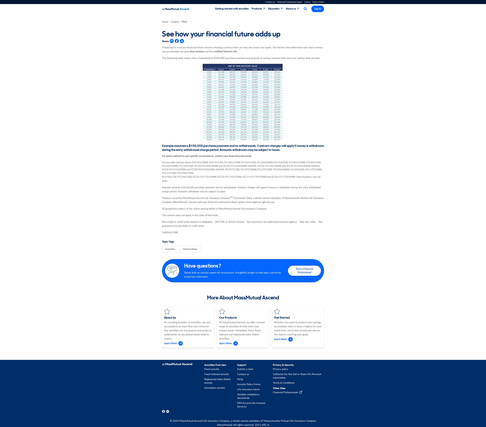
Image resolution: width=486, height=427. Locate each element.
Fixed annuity (211, 369)
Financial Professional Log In (289, 2)
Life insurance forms (248, 389)
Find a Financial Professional (304, 271)
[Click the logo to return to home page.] (188, 9)
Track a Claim (318, 2)
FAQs (240, 379)
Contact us (270, 2)
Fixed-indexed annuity (216, 374)
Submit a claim (245, 369)
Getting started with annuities (232, 8)
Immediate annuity (214, 388)
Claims (307, 2)
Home (165, 22)
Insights (175, 22)
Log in (317, 9)
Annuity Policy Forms (248, 384)
